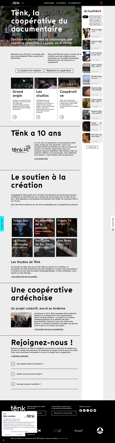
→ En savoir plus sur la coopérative (48, 329)
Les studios (61, 3)
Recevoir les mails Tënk (63, 413)
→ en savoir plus (41, 158)
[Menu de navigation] (22, 3)
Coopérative (96, 24)
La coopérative (74, 3)
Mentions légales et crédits (36, 406)
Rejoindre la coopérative (59, 70)
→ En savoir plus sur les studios (24, 276)
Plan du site (31, 408)
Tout (85, 17)
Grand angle (49, 3)
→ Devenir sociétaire (19, 356)
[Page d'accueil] (15, 2)
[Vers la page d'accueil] (18, 408)
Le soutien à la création (29, 70)
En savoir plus (63, 438)
